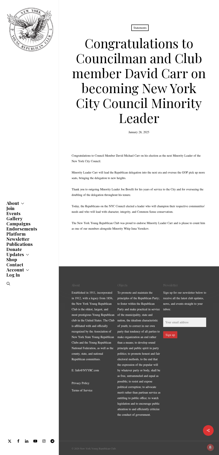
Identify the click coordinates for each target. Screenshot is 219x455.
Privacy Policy (80, 383)
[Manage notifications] (210, 447)
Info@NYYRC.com (87, 370)
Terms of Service (82, 390)
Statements (139, 28)
